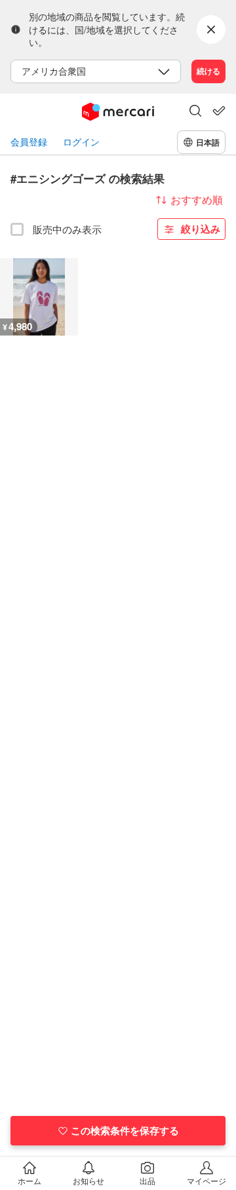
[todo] (219, 111)
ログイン (81, 142)
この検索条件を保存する (125, 1130)
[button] (195, 112)
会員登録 (28, 142)
